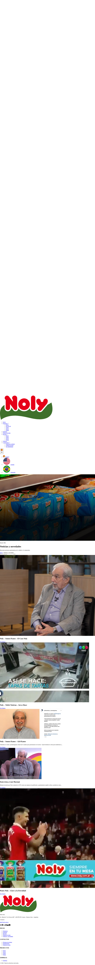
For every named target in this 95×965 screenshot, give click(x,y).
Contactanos (6, 442)
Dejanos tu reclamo (7, 942)
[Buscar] (14, 554)
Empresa (5, 431)
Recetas (5, 434)
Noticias (5, 441)
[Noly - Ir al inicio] (26, 419)
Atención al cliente (10, 444)
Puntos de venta (6, 433)
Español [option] (7, 457)
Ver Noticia (2, 641)
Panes (7, 425)
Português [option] (12, 472)
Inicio (4, 422)
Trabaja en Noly (10, 445)
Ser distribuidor (9, 446)
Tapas (7, 427)
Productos (5, 423)
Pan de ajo (8, 426)
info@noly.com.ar (4, 922)
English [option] (12, 464)
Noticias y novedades (8, 936)
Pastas (7, 430)
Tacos (7, 429)
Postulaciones (6, 943)
